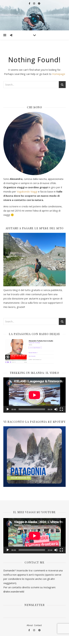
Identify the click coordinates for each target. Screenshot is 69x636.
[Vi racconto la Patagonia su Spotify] (34, 456)
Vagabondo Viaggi (27, 191)
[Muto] (56, 409)
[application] (34, 395)
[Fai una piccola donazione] (34, 259)
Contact (38, 625)
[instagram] (34, 630)
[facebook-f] (29, 630)
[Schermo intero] (61, 409)
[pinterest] (39, 630)
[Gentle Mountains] (34, 15)
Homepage (58, 74)
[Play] (7, 409)
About (30, 625)
